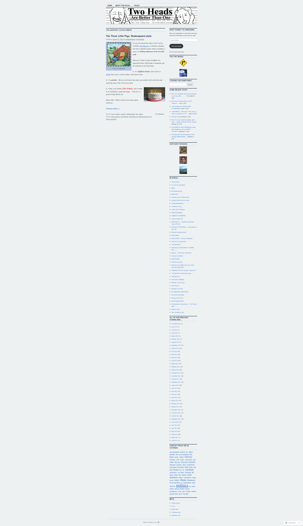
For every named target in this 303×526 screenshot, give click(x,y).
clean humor (124, 116)
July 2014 (174, 351)
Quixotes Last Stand (177, 256)
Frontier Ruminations (177, 203)
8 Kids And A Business (178, 209)
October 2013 (175, 379)
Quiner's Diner (176, 309)
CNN (177, 459)
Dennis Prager (184, 462)
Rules (136, 5)
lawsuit (176, 475)
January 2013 (175, 407)
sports (179, 491)
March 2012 (175, 437)
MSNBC (176, 480)
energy (184, 464)
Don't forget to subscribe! (182, 30)
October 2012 (175, 416)
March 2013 (175, 400)
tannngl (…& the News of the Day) (181, 253)
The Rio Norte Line (177, 262)
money (194, 477)
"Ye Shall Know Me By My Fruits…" (182, 273)
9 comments (140, 39)
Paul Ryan (172, 486)
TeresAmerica (175, 182)
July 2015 (174, 327)
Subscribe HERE (176, 46)
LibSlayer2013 (176, 276)
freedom (176, 469)
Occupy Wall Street (175, 482)
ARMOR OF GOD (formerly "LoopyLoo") (184, 270)
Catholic (181, 457)
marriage (184, 475)
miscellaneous (187, 477)
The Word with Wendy (178, 295)
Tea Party (188, 491)
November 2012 (176, 413)
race (190, 486)
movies (172, 480)
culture (172, 462)
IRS (193, 472)
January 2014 (175, 370)
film (195, 467)
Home (109, 5)
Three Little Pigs (111, 119)
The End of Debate (177, 117)
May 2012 (174, 431)
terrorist (194, 491)
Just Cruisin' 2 (176, 286)
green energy (173, 472)
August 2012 (175, 422)
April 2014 (175, 360)
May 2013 (174, 394)
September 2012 (176, 419)
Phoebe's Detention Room (179, 232)
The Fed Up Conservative (179, 241)
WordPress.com (176, 515)
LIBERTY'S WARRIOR (178, 216)
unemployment (174, 494)
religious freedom (180, 488)
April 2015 (175, 333)
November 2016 (176, 324)
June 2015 (174, 330)
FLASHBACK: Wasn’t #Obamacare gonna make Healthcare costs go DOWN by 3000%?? (184, 129)
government (189, 469)
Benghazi (172, 454)
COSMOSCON (176, 244)
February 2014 (176, 367)
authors (117, 114)
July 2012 (174, 425)
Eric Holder (181, 467)
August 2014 (175, 348)
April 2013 (175, 397)
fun (137, 114)
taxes (183, 491)
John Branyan (144, 46)
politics (182, 485)
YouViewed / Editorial (178, 279)
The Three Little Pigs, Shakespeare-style (129, 36)
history (182, 472)
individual (188, 472)
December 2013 (176, 373)
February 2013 (176, 403)
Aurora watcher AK (177, 219)
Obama (183, 479)
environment (173, 467)
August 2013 (175, 385)
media (189, 475)
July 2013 (174, 388)
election (179, 464)
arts (113, 114)
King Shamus (175, 235)
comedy (123, 114)
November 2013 (176, 376)
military (180, 477)
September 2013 (176, 382)
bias (177, 454)
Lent (179, 475)
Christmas (172, 459)
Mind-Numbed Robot (178, 301)
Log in (173, 506)
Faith (186, 467)
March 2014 (175, 364)
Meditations (174, 477)
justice (171, 475)
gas (183, 470)
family (191, 467)
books (176, 457)
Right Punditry (176, 259)
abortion (182, 452)
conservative (188, 459)
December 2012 (176, 410)
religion (172, 488)
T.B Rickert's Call (176, 206)
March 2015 (175, 336)
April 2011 (175, 440)
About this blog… (123, 5)
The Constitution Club (178, 312)
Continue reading (113, 108)
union (180, 494)
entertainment (130, 114)
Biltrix (173, 188)
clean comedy (115, 116)
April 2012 (175, 434)
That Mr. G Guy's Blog (178, 282)
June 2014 (174, 354)
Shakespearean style (145, 116)
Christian (188, 456)
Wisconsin (185, 494)
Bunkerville (175, 194)
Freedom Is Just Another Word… (181, 197)
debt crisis (177, 462)
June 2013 (174, 391)
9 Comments (160, 114)
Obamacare (191, 480)
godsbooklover (130, 39)
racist (193, 486)
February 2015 (176, 339)
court (194, 459)
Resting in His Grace (177, 298)
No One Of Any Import (178, 185)
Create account (176, 503)
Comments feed (176, 512)
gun (179, 472)
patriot (141, 114)
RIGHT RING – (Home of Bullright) (182, 238)
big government (184, 454)
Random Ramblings (177, 212)
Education (173, 465)
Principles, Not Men (177, 289)
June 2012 (174, 428)
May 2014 (174, 357)
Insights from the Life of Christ (180, 200)
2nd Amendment (174, 452)
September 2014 (176, 345)
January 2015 (175, 342)
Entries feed (175, 509)
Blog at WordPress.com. (150, 522)
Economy (192, 462)
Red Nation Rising (177, 191)
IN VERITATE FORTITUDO (180, 292)
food (171, 470)
